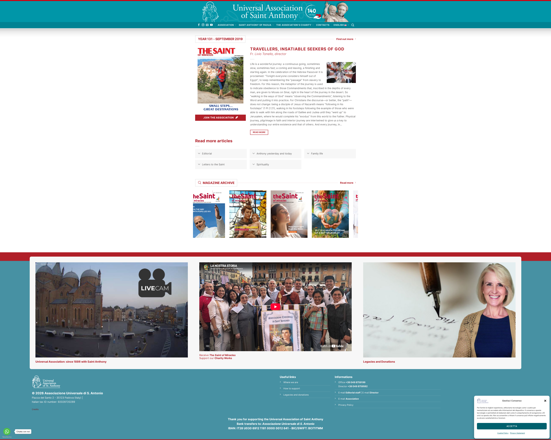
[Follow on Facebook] (199, 25)
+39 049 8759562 (358, 386)
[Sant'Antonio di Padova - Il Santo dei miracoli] (275, 11)
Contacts (322, 25)
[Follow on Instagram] (203, 25)
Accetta (512, 426)
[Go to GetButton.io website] (6, 437)
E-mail (349, 392)
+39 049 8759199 (355, 382)
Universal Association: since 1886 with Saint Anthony (70, 361)
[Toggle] (199, 154)
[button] (545, 400)
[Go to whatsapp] (6, 431)
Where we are (290, 382)
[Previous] (191, 211)
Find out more (344, 39)
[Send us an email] (207, 25)
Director (374, 392)
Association (226, 25)
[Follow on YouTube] (211, 25)
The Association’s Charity (293, 25)
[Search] (352, 25)
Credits (35, 409)
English (339, 25)
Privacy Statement (517, 433)
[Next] (359, 211)
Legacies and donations (296, 394)
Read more (346, 182)
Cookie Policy (503, 433)
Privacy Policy (345, 405)
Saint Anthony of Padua (255, 25)
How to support (291, 388)
